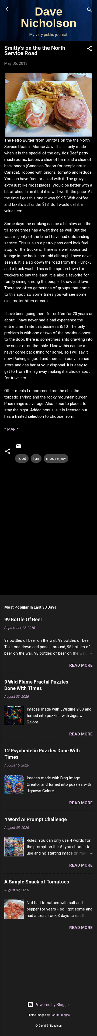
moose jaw (56, 458)
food (22, 458)
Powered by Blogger (52, 1004)
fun (36, 458)
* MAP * (11, 429)
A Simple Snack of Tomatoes (36, 882)
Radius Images (60, 1015)
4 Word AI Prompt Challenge (35, 819)
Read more (81, 665)
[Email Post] (18, 447)
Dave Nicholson (49, 17)
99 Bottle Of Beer (23, 619)
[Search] (89, 11)
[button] (89, 49)
